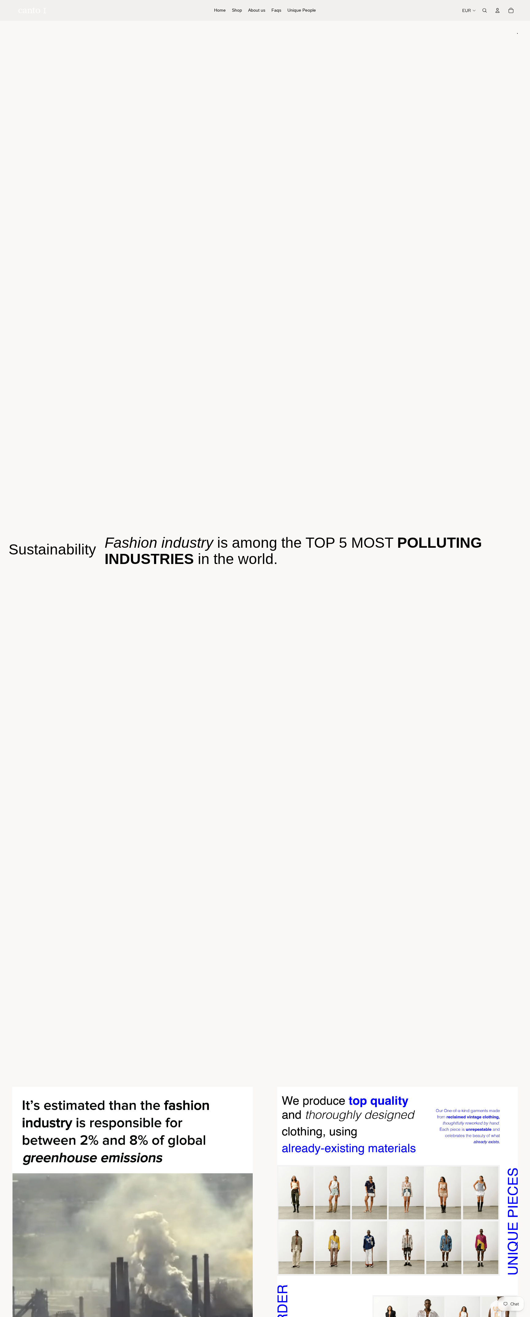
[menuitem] (220, 10)
